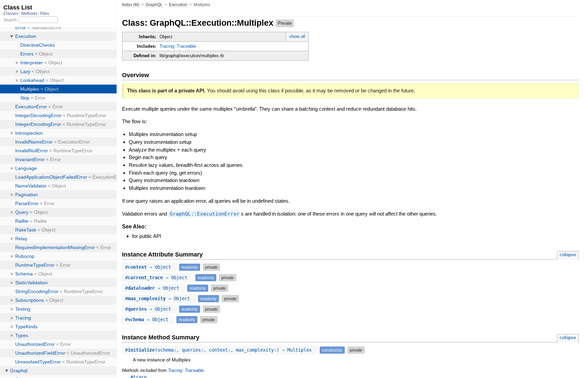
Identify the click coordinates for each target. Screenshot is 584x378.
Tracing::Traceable (178, 46)
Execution (178, 4)
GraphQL (154, 4)
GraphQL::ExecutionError (205, 214)
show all (297, 36)
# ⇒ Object (149, 267)
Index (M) (130, 4)
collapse (568, 254)
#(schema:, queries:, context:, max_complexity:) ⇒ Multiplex (219, 350)
